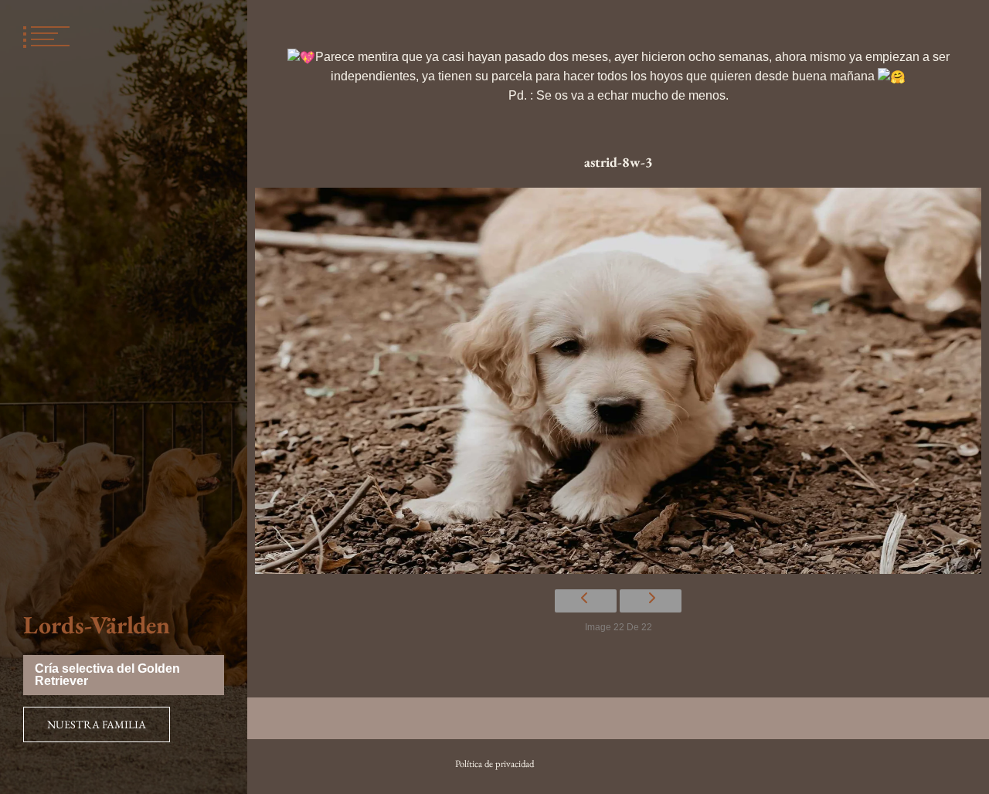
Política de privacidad (494, 763)
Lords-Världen (96, 625)
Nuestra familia (96, 724)
